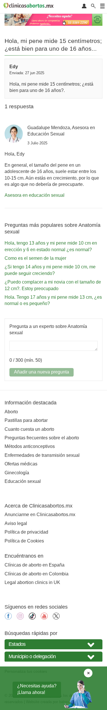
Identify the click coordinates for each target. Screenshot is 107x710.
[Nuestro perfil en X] (56, 617)
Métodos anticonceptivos (30, 446)
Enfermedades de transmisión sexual (42, 455)
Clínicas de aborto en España (34, 565)
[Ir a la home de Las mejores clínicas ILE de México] (29, 6)
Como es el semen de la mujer (35, 258)
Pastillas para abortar (26, 420)
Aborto (11, 411)
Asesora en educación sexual (34, 195)
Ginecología (17, 472)
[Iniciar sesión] (84, 6)
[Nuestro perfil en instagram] (20, 617)
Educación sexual (23, 481)
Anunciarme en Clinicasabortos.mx (40, 514)
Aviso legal (16, 523)
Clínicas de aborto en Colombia (36, 573)
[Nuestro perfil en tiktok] (32, 617)
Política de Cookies (24, 540)
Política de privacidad (26, 532)
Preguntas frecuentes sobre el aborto (42, 437)
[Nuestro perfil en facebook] (8, 617)
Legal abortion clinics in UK (32, 582)
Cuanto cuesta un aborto (29, 429)
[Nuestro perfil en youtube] (44, 617)
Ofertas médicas (21, 463)
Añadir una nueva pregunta (41, 371)
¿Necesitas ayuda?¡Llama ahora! (36, 689)
